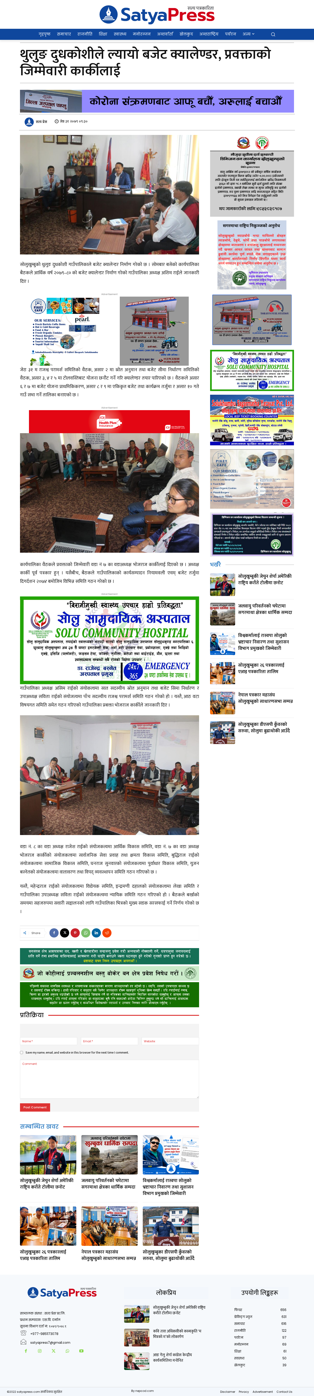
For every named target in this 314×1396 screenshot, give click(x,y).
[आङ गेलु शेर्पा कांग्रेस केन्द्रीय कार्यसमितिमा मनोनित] (136, 1361)
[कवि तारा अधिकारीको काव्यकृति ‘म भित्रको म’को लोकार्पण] (136, 1337)
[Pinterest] (75, 932)
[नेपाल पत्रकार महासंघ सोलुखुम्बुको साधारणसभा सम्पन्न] (109, 1226)
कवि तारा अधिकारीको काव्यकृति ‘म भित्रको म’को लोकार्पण (177, 1334)
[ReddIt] (106, 932)
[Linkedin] (96, 932)
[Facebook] (54, 932)
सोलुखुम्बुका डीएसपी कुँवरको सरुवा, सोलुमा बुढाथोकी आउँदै (168, 1255)
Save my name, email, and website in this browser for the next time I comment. (77, 1052)
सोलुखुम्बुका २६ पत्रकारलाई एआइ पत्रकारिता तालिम (43, 1255)
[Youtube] (81, 1351)
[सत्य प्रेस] (30, 122)
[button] (273, 34)
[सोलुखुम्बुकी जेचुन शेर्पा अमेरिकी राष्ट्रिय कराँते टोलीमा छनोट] (48, 1154)
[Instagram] (39, 1351)
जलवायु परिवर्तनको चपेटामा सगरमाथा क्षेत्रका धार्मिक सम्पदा (108, 1184)
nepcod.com (144, 1391)
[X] (64, 932)
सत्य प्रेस (41, 122)
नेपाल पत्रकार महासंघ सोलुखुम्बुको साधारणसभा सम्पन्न (108, 1255)
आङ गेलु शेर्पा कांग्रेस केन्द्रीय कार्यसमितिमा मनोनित (172, 1358)
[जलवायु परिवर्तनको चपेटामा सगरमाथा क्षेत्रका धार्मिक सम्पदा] (109, 1154)
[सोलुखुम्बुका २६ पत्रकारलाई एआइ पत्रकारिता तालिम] (48, 1226)
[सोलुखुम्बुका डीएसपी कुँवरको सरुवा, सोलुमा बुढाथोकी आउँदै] (171, 1226)
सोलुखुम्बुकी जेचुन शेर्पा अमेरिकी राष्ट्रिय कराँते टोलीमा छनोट (46, 1184)
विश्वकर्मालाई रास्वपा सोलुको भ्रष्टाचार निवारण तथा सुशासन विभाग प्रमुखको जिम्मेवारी (168, 1187)
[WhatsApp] (85, 932)
